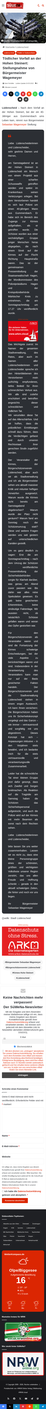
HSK (12, 1228)
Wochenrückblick (24, 1046)
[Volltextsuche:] (43, 6)
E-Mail (23, 1037)
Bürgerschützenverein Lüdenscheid (23, 967)
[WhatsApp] (35, 93)
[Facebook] (5, 93)
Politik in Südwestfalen (26, 53)
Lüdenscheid (22, 47)
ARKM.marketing (23, 319)
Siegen (30, 1236)
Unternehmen (20, 1240)
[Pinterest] (23, 93)
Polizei (12, 1236)
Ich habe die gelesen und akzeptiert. (21, 1193)
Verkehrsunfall (33, 1240)
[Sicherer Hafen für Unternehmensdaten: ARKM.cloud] (23, 331)
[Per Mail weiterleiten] (20, 99)
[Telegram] (41, 93)
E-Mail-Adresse (10, 1146)
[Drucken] (26, 99)
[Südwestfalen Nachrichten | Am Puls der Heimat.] (15, 5)
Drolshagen (36, 1224)
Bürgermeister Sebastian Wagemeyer (23, 962)
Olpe (4, 1236)
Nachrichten (36, 1232)
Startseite (10, 47)
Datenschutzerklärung (17, 1022)
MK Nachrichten (8, 1232)
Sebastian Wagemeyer (14, 124)
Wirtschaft (6, 1245)
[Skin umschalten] (38, 6)
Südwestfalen (7, 1240)
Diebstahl (26, 1224)
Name (5, 1136)
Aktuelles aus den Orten (11, 1224)
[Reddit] (29, 93)
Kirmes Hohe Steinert (23, 973)
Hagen (5, 1228)
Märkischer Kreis (22, 1232)
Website (6, 1156)
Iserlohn (20, 1228)
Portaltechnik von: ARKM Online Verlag (18, 1388)
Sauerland (21, 1236)
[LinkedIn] (17, 93)
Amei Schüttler (9, 83)
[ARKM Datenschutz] (23, 941)
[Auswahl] (3, 6)
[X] (11, 93)
